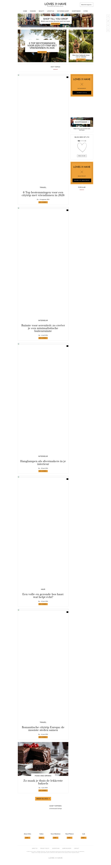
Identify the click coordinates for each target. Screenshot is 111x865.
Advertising (56, 848)
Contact (76, 848)
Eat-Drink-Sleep (63, 11)
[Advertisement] (82, 107)
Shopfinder (76, 11)
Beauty (41, 11)
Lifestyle (50, 11)
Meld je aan (81, 155)
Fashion (33, 11)
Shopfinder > (82, 122)
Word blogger (66, 848)
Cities (86, 11)
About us (34, 848)
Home (25, 11)
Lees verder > (43, 202)
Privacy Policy (44, 848)
